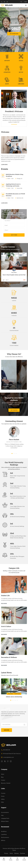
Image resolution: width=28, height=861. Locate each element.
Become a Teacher (5, 783)
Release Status (5, 821)
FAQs (2, 802)
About (2, 774)
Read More (4, 603)
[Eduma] (7, 5)
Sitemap (16, 853)
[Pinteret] (8, 761)
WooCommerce (5, 837)
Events (2, 796)
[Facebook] (2, 761)
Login (25, 1)
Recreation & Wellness (9, 657)
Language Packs (5, 818)
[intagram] (10, 761)
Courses (3, 793)
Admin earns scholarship (14, 697)
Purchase (22, 853)
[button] (12, 49)
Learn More (4, 164)
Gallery (3, 799)
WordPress (4, 831)
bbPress (3, 840)
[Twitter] (5, 761)
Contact (3, 780)
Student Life (5, 595)
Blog (2, 777)
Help (2, 815)
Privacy (6, 853)
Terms (11, 853)
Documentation (5, 812)
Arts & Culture (6, 626)
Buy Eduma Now (14, 33)
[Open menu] (26, 5)
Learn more (4, 203)
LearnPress (4, 834)
